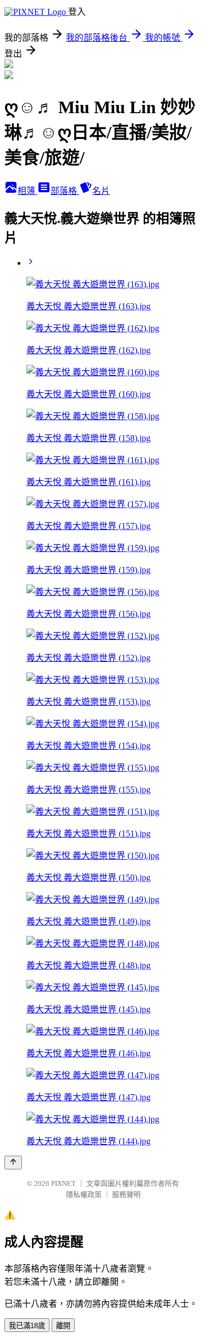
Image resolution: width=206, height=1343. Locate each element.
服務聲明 (126, 1194)
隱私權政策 (84, 1194)
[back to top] (13, 1162)
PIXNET (63, 1183)
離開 (63, 1326)
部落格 (65, 191)
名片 (101, 191)
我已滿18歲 (27, 1326)
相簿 (27, 191)
